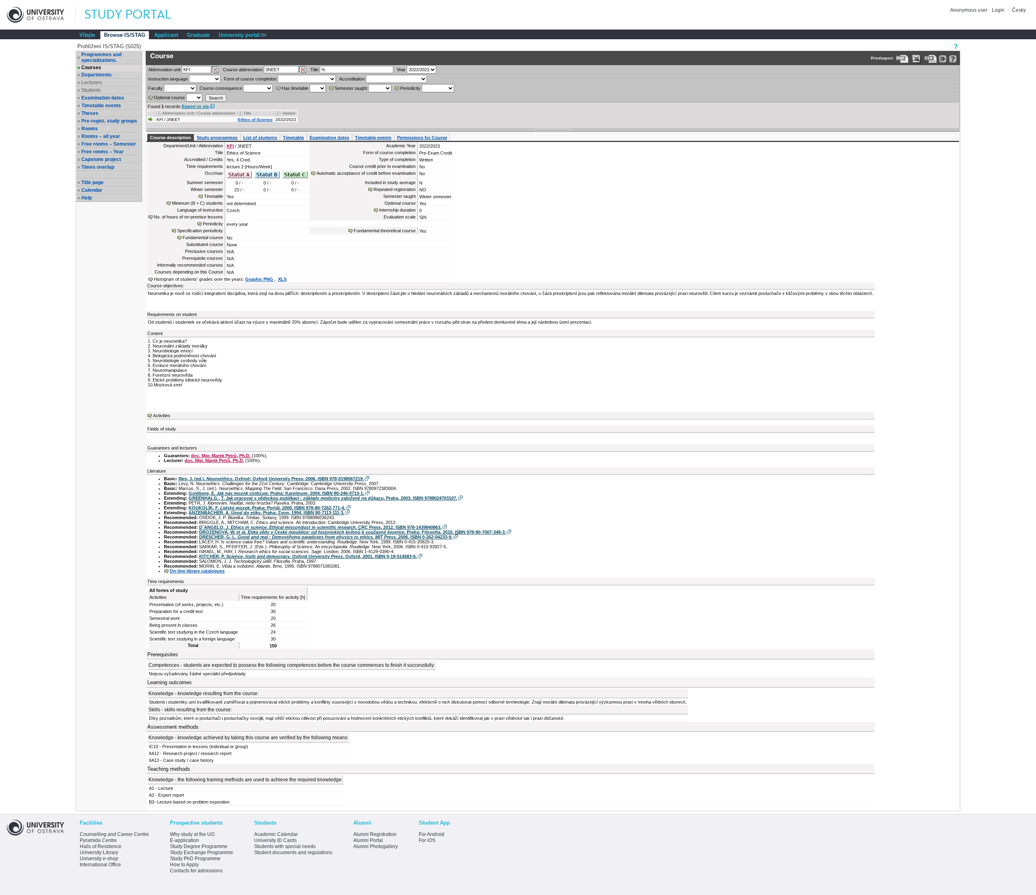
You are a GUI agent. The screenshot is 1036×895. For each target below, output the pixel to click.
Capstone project (101, 159)
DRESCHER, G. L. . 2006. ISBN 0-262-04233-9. (325, 536)
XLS (282, 279)
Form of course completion (250, 78)
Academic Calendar (276, 834)
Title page (92, 182)
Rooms (89, 128)
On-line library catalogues (197, 570)
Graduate (198, 35)
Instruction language (168, 78)
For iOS (427, 840)
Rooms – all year (100, 136)
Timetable (293, 137)
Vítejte (87, 35)
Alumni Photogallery (375, 846)
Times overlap (97, 167)
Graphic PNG (259, 279)
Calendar (91, 190)
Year (401, 69)
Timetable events (101, 105)
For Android (431, 834)
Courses (91, 67)
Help (86, 198)
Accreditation (352, 78)
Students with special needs (285, 846)
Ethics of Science (255, 119)
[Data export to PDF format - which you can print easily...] (902, 59)
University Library (99, 852)
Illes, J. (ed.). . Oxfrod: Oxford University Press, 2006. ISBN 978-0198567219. (271, 478)
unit (164, 69)
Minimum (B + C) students (197, 203)
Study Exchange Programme (201, 852)
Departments (96, 75)
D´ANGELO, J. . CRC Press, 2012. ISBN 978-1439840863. (320, 527)
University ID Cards (275, 840)
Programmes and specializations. (101, 57)
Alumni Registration (375, 834)
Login (998, 10)
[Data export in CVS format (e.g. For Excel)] (930, 59)
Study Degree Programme (198, 846)
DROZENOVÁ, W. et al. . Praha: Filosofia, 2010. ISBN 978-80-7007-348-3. (352, 532)
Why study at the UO (192, 834)
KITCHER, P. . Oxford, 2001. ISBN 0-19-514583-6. (308, 556)
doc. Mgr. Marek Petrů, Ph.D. (221, 455)
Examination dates (102, 98)
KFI (230, 146)
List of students (260, 137)
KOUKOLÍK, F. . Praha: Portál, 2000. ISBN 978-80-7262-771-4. (267, 507)
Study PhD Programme (195, 858)
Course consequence (221, 88)
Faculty (155, 88)
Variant (288, 113)
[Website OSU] (41, 15)
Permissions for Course (422, 137)
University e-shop (99, 858)
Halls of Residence (100, 846)
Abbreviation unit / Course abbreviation (198, 113)
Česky (1019, 10)
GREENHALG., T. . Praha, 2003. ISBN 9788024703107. (323, 498)
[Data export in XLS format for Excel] (916, 59)
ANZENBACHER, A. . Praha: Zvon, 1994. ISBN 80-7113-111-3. (266, 512)
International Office (100, 864)
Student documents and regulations (293, 852)
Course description (170, 137)
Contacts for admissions (196, 871)
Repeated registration (395, 189)
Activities (161, 415)
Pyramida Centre (98, 840)
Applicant (166, 35)
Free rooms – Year (102, 152)
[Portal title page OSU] (135, 15)
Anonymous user (969, 10)
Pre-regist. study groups (109, 121)
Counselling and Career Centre (114, 834)
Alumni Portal (368, 840)
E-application (184, 840)
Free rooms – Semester (108, 144)
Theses (89, 113)
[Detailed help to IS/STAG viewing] (953, 59)
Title (314, 69)
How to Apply (184, 864)
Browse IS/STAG (124, 35)
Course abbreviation (243, 69)
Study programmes (217, 137)
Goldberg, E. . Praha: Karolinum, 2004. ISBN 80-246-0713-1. (276, 493)
